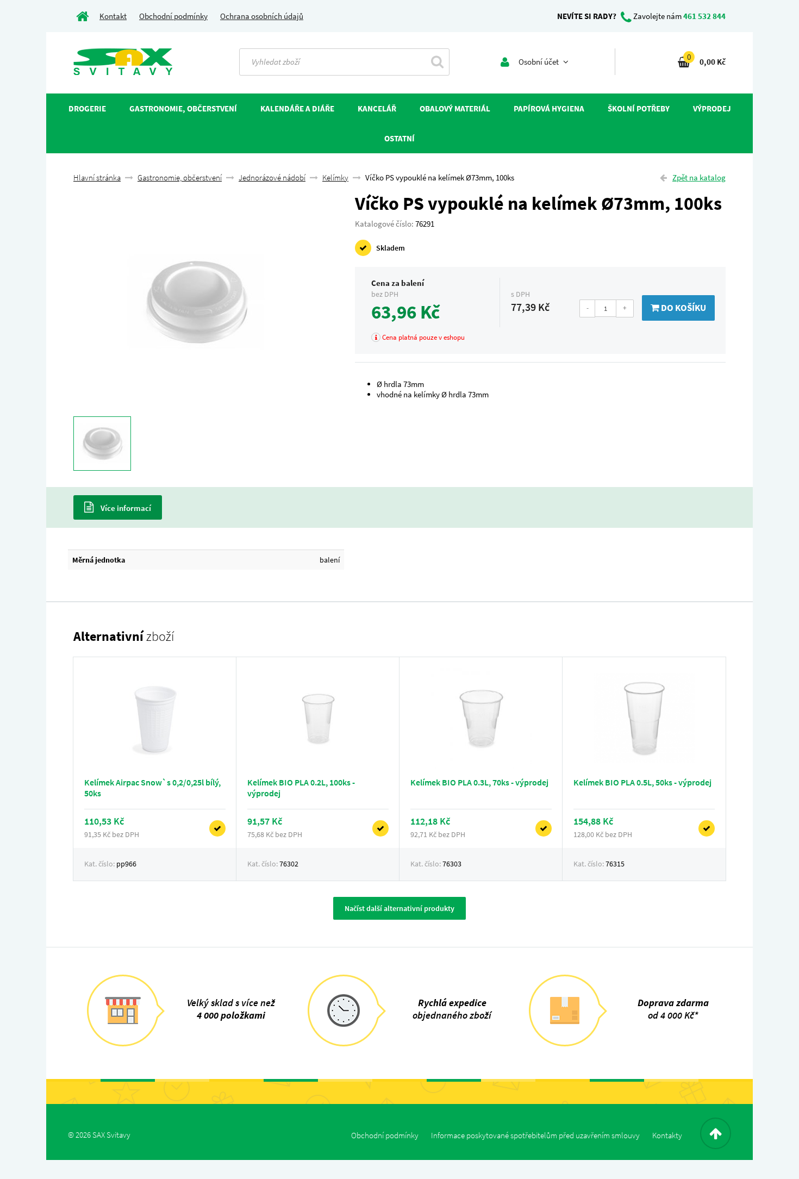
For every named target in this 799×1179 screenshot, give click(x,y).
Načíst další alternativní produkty (399, 908)
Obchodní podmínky (173, 16)
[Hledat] (437, 61)
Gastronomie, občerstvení (180, 177)
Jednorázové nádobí (272, 177)
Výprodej (712, 108)
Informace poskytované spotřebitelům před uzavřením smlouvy (535, 1135)
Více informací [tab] (125, 508)
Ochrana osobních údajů (261, 16)
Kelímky (335, 177)
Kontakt (113, 16)
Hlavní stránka (97, 177)
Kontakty (667, 1135)
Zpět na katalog (699, 177)
